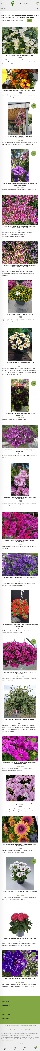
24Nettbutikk (23, 1044)
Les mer (27, 1039)
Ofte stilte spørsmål (24, 1029)
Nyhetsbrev (13, 1029)
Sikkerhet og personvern (28, 1025)
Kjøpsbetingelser (14, 1025)
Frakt (6, 1025)
